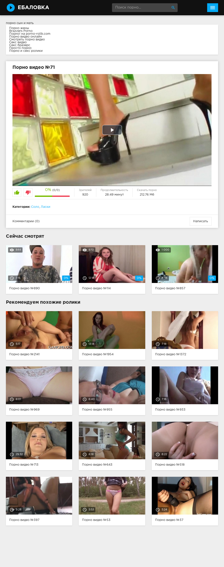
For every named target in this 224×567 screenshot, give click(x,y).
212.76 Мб (147, 194)
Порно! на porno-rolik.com (29, 34)
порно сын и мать (20, 23)
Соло (35, 207)
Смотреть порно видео (27, 39)
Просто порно (20, 48)
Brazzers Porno (21, 31)
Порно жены (19, 28)
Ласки (45, 207)
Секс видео (18, 42)
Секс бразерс (19, 45)
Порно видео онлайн (25, 36)
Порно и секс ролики (26, 51)
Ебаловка (33, 7)
